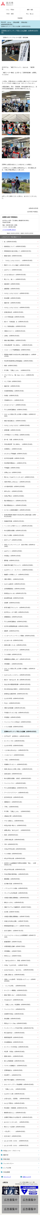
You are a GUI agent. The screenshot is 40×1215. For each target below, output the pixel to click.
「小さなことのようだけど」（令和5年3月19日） (18, 260)
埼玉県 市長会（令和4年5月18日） (14, 1051)
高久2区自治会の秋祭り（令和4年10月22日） (17, 689)
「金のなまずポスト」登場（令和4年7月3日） (17, 960)
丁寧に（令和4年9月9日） (11, 806)
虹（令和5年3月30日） (11, 241)
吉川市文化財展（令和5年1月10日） (14, 458)
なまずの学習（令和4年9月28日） (14, 745)
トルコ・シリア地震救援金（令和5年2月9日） (17, 350)
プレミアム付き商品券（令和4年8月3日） (16, 893)
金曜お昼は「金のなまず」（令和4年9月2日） (17, 830)
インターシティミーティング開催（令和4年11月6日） (20, 635)
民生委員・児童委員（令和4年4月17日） (16, 1108)
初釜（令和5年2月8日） (11, 365)
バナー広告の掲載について (26, 1182)
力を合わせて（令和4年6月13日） (14, 1000)
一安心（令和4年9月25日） (12, 759)
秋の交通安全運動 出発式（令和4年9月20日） (18, 778)
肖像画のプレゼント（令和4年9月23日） (16, 764)
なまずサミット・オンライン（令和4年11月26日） (19, 570)
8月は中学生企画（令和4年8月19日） (15, 858)
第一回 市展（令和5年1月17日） (14, 439)
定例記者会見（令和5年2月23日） (14, 312)
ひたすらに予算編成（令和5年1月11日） (16, 453)
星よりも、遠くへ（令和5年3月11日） (15, 279)
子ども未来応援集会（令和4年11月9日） (16, 621)
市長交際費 (6, 1172)
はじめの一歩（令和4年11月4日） (14, 640)
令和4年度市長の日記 (6, 24)
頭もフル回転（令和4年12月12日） (14, 535)
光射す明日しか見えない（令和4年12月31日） (17, 482)
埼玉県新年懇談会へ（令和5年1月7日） (15, 463)
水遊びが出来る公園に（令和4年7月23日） (16, 921)
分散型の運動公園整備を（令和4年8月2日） (17, 897)
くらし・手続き (10, 9)
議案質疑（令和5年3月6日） (12, 288)
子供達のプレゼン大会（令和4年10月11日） (17, 712)
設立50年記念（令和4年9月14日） (14, 797)
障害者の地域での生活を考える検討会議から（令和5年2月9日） (20, 355)
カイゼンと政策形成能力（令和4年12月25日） (17, 510)
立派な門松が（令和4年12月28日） (14, 496)
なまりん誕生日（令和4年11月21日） (15, 584)
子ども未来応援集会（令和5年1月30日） (16, 409)
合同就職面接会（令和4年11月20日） (15, 588)
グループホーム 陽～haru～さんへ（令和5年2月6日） (19, 375)
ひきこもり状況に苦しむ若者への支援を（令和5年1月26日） (20, 415)
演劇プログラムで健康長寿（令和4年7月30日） (18, 907)
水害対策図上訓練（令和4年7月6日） (15, 946)
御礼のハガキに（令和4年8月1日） (14, 902)
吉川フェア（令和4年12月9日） (13, 540)
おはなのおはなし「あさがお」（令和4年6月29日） (19, 970)
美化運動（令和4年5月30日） (12, 1018)
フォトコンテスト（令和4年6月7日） (15, 1009)
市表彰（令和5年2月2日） (11, 395)
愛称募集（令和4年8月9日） (12, 879)
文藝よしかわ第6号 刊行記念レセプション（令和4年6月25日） (20, 980)
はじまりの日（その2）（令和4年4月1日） (16, 1141)
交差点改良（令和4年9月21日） (13, 774)
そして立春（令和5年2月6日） (13, 381)
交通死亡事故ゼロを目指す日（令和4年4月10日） (18, 1117)
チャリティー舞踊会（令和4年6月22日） (16, 990)
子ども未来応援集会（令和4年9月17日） (16, 788)
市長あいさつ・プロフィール (11, 1150)
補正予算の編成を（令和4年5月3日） (15, 1079)
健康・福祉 (30, 9)
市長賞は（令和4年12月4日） (12, 555)
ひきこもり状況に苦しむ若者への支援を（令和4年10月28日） (19, 669)
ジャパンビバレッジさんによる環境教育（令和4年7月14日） (20, 936)
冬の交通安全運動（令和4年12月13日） (15, 530)
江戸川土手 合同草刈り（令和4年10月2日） (17, 736)
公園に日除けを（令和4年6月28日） (14, 974)
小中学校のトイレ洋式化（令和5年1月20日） (17, 435)
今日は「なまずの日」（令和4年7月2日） (16, 965)
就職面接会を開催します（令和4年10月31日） (17, 659)
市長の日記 (24, 22)
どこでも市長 (7, 1168)
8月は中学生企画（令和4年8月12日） (15, 869)
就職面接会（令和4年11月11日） (13, 617)
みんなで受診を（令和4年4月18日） (14, 1103)
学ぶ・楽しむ (30, 14)
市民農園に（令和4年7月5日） (13, 951)
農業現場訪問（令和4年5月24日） (14, 1037)
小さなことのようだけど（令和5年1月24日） (17, 425)
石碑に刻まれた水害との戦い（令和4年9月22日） (18, 769)
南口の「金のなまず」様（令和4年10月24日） (17, 679)
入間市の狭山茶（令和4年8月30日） (14, 839)
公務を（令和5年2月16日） (12, 335)
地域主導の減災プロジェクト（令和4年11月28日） (19, 565)
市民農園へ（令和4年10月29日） (14, 664)
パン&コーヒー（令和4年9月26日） (14, 755)
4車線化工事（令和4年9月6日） (13, 816)
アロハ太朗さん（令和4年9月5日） (14, 821)
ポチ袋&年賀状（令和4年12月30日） (15, 486)
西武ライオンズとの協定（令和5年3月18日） (17, 265)
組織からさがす (27, 1177)
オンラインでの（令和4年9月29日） (14, 741)
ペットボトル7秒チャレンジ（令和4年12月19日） (18, 526)
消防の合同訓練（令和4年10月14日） (15, 708)
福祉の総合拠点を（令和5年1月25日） (15, 420)
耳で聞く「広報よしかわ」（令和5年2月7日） (17, 370)
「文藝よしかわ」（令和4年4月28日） (15, 1089)
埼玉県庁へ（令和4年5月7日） (13, 1075)
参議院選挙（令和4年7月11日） (13, 941)
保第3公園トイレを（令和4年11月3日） (15, 645)
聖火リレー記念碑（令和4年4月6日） (15, 1127)
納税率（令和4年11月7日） (12, 631)
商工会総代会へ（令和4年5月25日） (14, 1032)
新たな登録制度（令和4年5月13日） (14, 1061)
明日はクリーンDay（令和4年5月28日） (16, 1023)
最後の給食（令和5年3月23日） (13, 256)
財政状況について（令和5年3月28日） (15, 246)
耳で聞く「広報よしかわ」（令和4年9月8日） (17, 811)
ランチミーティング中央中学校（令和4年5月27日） (19, 1028)
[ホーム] (8, 4)
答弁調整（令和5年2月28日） (12, 298)
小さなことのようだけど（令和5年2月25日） (17, 307)
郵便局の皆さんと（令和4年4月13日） (15, 1112)
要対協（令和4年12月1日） (12, 560)
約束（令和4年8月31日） (11, 835)
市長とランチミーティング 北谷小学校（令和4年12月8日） (19, 545)
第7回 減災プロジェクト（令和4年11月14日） (17, 607)
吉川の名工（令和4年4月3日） (13, 1136)
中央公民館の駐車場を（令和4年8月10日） (16, 874)
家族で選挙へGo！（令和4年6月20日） (15, 995)
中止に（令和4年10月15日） (12, 703)
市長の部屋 (16, 22)
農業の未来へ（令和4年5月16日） (14, 1056)
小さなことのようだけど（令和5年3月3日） (17, 293)
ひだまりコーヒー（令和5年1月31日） (15, 405)
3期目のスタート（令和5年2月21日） (15, 331)
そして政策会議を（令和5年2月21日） (15, 326)
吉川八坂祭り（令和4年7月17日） (14, 930)
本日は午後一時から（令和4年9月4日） (15, 825)
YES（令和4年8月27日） (11, 844)
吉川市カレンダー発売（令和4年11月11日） (17, 612)
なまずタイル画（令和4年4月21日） (14, 1094)
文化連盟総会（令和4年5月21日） (14, 1042)
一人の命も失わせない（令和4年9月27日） (16, 750)
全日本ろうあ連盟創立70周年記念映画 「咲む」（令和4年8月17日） (20, 864)
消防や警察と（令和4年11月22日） (14, 579)
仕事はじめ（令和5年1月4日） (13, 472)
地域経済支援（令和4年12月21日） (14, 521)
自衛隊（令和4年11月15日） (12, 602)
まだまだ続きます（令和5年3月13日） (15, 274)
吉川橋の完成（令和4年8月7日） (13, 883)
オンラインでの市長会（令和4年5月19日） (16, 1047)
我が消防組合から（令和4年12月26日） (15, 505)
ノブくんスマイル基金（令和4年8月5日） (16, 888)
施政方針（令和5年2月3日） (12, 386)
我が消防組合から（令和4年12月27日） (15, 500)
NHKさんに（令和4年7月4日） (13, 956)
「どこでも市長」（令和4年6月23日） (15, 985)
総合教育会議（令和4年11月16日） (14, 598)
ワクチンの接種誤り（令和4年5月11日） (16, 1065)
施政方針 (5, 1155)
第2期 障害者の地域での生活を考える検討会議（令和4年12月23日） (20, 515)
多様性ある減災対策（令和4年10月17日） (16, 694)
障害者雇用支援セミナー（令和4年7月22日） (17, 926)
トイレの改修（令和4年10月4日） (14, 726)
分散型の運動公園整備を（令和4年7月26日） (17, 916)
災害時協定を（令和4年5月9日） (13, 1070)
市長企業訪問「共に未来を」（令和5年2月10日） (18, 345)
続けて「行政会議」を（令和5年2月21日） (16, 321)
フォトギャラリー (8, 1163)
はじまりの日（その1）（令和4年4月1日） (16, 1145)
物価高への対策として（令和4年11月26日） (17, 574)
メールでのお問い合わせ (9, 229)
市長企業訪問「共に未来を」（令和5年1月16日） (18, 444)
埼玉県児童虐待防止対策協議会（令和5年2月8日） (19, 361)
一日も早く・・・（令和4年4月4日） (15, 1131)
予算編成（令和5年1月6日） (12, 468)
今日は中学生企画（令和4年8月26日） (15, 849)
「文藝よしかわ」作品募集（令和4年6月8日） (17, 1004)
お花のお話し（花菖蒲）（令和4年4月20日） (17, 1098)
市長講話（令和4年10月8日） (12, 717)
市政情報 (20, 18)
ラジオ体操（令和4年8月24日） (13, 853)
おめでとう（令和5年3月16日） (13, 270)
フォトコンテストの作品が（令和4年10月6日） (18, 722)
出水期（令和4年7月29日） (12, 912)
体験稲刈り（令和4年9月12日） (13, 802)
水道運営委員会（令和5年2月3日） (14, 391)
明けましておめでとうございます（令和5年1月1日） (19, 477)
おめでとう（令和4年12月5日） (13, 551)
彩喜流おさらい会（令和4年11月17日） (15, 593)
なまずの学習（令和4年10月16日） (14, 698)
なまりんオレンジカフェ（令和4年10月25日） (17, 675)
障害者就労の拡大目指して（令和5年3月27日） (18, 251)
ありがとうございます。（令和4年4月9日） (17, 1122)
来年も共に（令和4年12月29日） (14, 491)
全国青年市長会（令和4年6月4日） (14, 1014)
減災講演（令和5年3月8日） (12, 284)
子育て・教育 (10, 14)
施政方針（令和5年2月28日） (12, 303)
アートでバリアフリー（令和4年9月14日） (16, 792)
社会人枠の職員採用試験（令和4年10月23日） (17, 684)
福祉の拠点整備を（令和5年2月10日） (15, 340)
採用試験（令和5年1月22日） (12, 430)
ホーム (9, 22)
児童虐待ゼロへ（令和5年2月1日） (14, 400)
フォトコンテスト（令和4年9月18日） (15, 783)
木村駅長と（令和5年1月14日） (13, 449)
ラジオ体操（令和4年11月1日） (13, 654)
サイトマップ (7, 1177)
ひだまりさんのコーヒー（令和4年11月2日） (17, 649)
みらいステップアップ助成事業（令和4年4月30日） (19, 1084)
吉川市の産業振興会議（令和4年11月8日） (16, 626)
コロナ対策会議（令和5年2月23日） (14, 317)
